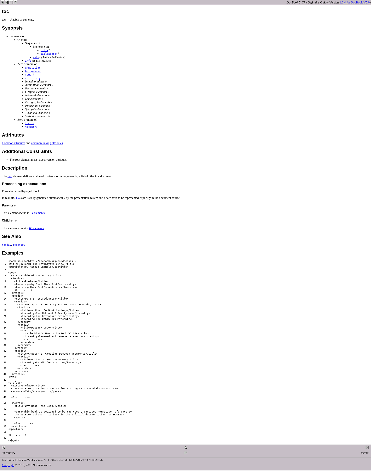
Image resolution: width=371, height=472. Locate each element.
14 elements (37, 213)
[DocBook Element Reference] (11, 2)
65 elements (36, 228)
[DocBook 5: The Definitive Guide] (2, 2)
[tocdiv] (15, 2)
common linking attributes (47, 143)
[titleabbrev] (7, 2)
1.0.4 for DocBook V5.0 (355, 2)
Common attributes (13, 143)
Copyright (8, 465)
